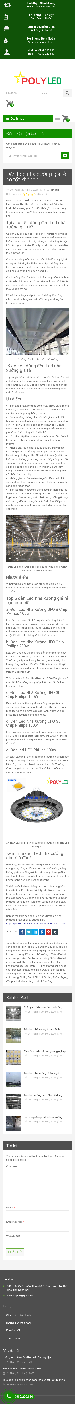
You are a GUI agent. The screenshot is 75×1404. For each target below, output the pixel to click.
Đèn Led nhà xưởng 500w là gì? (41, 1073)
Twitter (29, 932)
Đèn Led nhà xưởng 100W (40, 954)
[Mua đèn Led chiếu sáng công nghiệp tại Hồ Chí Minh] (13, 1057)
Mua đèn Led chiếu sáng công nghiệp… (46, 1051)
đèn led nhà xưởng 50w (40, 962)
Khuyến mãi (13, 1330)
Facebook (22, 932)
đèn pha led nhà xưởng (19, 981)
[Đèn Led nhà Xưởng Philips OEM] (13, 1035)
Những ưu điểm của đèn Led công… (44, 1007)
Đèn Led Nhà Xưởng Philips (38, 973)
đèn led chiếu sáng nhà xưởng (39, 946)
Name (9, 1207)
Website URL (13, 1235)
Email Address (14, 1221)
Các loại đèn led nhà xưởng (29, 942)
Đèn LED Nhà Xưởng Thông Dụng (47, 977)
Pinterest (48, 932)
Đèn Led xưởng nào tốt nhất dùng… (44, 1095)
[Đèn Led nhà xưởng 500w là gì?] (13, 1079)
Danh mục (17, 118)
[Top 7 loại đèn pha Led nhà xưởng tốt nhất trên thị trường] (13, 1123)
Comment (11, 1166)
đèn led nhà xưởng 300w (41, 958)
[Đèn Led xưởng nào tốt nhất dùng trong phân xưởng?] (13, 1101)
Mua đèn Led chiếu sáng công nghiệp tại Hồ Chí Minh (34, 1379)
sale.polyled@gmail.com (21, 1295)
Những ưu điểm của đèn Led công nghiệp (27, 1357)
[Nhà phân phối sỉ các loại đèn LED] (37, 79)
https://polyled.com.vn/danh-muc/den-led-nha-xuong (36, 923)
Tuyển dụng (13, 1338)
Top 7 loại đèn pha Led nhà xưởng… (44, 1117)
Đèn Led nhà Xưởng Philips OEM (42, 1029)
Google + (42, 932)
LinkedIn (35, 932)
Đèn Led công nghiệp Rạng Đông (41, 950)
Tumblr (55, 932)
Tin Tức (55, 189)
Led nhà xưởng (43, 981)
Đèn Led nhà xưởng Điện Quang (31, 969)
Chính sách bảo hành (18, 1315)
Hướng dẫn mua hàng (19, 1322)
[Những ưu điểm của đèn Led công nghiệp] (13, 1013)
